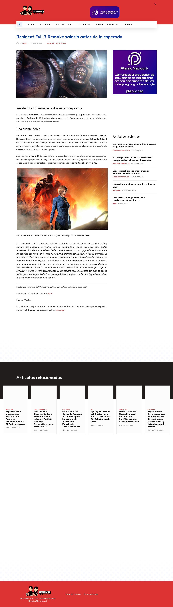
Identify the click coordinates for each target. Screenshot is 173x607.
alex (24, 43)
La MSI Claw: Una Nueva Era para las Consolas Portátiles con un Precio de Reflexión (129, 416)
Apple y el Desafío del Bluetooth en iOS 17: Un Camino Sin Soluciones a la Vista (100, 416)
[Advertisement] (61, 331)
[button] (19, 24)
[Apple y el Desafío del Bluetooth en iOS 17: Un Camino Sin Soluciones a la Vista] (100, 396)
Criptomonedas (40, 409)
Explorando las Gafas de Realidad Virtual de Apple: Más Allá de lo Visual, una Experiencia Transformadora (72, 419)
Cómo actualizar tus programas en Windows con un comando (131, 172)
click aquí (60, 310)
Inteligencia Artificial (121, 150)
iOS (92, 409)
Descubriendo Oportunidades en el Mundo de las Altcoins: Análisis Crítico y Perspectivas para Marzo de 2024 (43, 419)
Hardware (117, 190)
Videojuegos (61, 43)
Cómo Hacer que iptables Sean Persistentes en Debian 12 (129, 199)
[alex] (18, 43)
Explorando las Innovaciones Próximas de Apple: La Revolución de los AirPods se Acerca (15, 417)
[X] (155, 4)
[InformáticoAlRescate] (31, 10)
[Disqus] (61, 476)
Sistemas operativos (121, 177)
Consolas (123, 409)
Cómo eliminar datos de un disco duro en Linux (134, 185)
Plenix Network (41, 601)
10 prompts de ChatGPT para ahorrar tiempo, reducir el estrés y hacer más (133, 158)
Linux (114, 204)
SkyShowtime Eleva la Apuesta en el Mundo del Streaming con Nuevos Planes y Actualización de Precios (156, 419)
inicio (50, 293)
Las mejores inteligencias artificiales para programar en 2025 (134, 145)
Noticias (50, 43)
